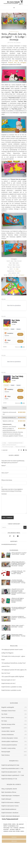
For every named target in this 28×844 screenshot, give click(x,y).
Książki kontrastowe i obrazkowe (9, 812)
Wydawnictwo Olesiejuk (20, 446)
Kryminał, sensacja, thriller (8, 724)
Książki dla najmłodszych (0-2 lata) (15, 442)
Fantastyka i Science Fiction (8, 710)
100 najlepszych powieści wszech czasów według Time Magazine (12, 651)
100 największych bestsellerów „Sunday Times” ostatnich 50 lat (13, 664)
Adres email (5, 473)
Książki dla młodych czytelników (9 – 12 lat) (12, 775)
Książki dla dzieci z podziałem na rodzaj (11, 686)
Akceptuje (14, 837)
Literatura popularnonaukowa (9, 745)
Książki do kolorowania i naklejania (10, 802)
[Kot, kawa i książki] (14, 2)
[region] (14, 830)
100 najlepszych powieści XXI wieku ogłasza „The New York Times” (13, 671)
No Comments (17, 42)
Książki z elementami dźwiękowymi (10, 816)
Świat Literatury (5, 755)
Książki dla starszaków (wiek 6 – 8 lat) (11, 772)
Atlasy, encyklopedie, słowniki (9, 788)
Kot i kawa (4, 721)
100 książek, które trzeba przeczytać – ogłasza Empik (13, 657)
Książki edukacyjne (6, 799)
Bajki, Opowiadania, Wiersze (8, 792)
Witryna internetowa (6, 480)
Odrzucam (14, 841)
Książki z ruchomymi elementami (9, 444)
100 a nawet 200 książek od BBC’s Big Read (12, 676)
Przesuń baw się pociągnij (7, 446)
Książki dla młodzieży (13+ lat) (9, 778)
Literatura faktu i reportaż (8, 731)
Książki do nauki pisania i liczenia (9, 806)
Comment (4, 494)
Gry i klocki (4, 714)
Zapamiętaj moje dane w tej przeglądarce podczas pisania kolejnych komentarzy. (12, 490)
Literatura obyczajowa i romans (9, 738)
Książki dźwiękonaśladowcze (8, 809)
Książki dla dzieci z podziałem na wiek (11, 690)
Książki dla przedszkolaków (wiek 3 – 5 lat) (12, 768)
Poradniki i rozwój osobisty (8, 748)
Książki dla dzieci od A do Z (8, 683)
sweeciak (5, 450)
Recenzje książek (5, 751)
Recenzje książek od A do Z (8, 680)
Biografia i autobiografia (7, 707)
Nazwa (3, 465)
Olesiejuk (18, 271)
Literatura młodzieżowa (7, 734)
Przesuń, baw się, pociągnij (16, 275)
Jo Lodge (16, 269)
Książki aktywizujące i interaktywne (10, 795)
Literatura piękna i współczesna (9, 741)
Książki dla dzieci (14, 31)
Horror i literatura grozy (7, 717)
